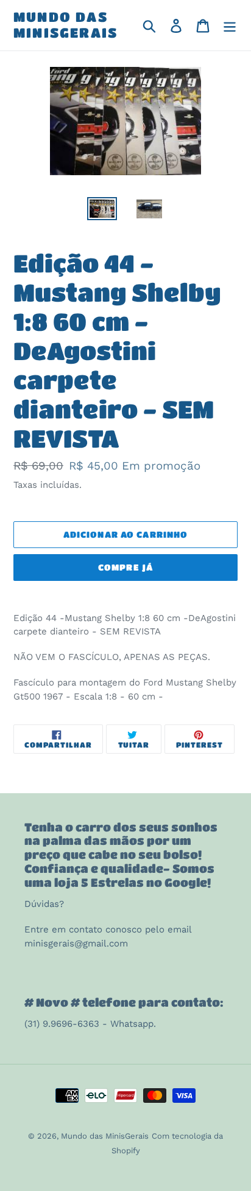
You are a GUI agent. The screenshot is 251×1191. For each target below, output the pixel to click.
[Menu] (229, 25)
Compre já (125, 567)
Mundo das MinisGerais (65, 24)
